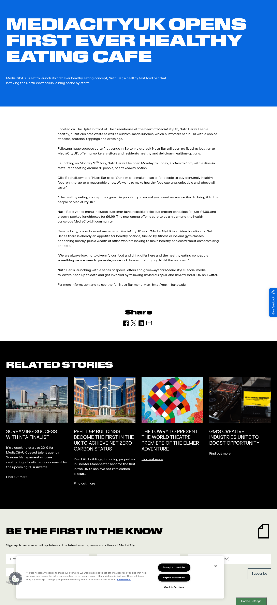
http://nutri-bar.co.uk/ (169, 285)
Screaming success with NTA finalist (31, 434)
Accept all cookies (174, 567)
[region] (120, 577)
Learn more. (124, 579)
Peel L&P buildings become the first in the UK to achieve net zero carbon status (104, 440)
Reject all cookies (174, 577)
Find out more (16, 477)
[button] (15, 578)
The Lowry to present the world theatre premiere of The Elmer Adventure (170, 440)
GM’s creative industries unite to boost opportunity (234, 437)
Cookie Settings (251, 601)
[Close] (215, 566)
